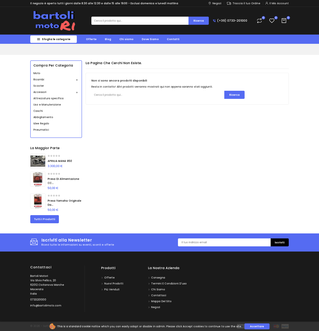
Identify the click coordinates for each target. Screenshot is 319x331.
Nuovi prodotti (113, 283)
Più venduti (112, 289)
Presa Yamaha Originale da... (64, 203)
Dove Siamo (150, 39)
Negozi (155, 307)
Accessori (40, 92)
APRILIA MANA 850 (60, 161)
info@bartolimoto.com (45, 305)
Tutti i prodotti (44, 219)
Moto (36, 73)
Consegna (157, 277)
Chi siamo (126, 39)
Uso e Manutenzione (47, 104)
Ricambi (38, 79)
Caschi (38, 111)
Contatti (173, 39)
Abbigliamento (43, 117)
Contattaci (41, 267)
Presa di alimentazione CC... (63, 181)
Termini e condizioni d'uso (168, 283)
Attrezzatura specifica (48, 98)
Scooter (38, 86)
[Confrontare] (259, 20)
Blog (108, 39)
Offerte (91, 39)
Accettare (257, 326)
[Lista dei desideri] (271, 20)
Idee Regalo (41, 123)
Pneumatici (41, 130)
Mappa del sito (160, 301)
